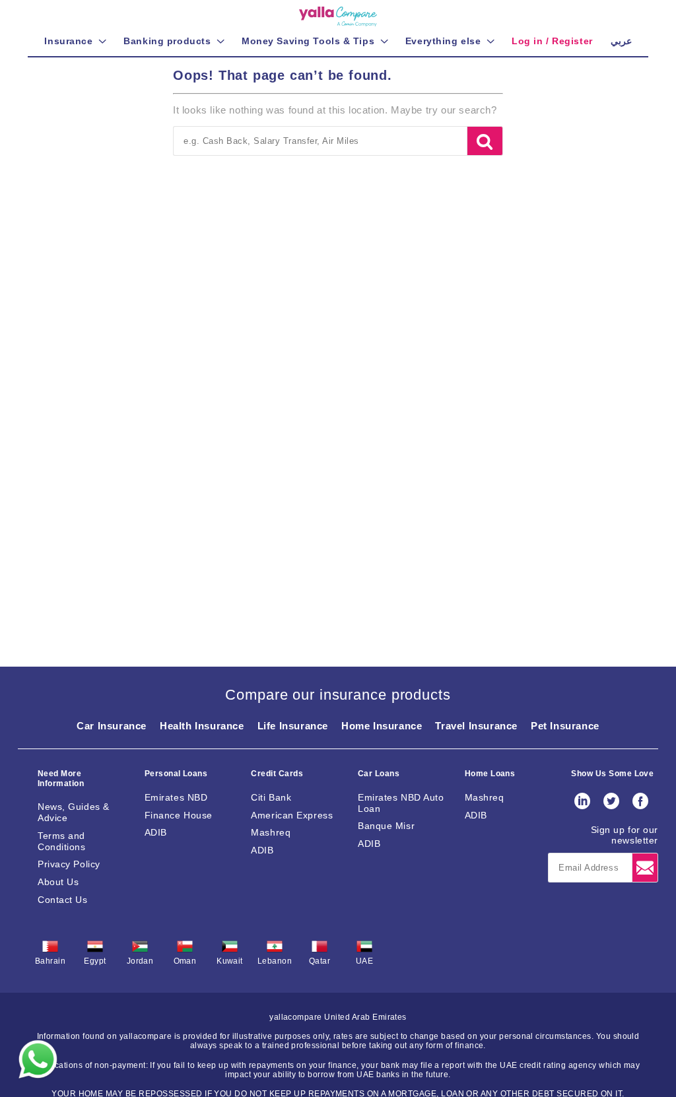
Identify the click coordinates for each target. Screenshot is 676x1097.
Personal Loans (176, 773)
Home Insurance (381, 725)
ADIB (156, 832)
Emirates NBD (176, 797)
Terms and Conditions (62, 841)
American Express (292, 815)
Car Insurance (112, 725)
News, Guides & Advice (74, 812)
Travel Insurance (476, 725)
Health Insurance (202, 725)
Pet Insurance (565, 725)
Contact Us (63, 899)
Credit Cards (277, 773)
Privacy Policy (69, 864)
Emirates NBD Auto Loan (401, 803)
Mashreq (270, 832)
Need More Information (61, 778)
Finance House (179, 815)
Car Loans (378, 773)
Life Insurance (292, 725)
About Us (58, 882)
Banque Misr (386, 825)
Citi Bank (271, 797)
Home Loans (490, 773)
